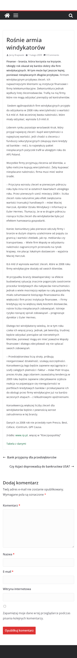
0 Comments (52, 55)
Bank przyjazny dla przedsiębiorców (31, 457)
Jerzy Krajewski (16, 55)
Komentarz (11, 505)
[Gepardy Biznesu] (7, 15)
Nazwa (9, 554)
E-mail (8, 572)
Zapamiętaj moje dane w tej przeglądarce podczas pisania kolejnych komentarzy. (36, 615)
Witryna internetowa (17, 589)
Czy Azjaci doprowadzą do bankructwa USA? (39, 466)
